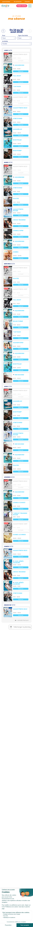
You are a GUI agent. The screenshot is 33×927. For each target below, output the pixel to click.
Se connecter (17, 1)
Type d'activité (23, 35)
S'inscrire (27, 1)
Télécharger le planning (22, 627)
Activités (5, 41)
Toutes (4, 44)
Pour (3, 35)
